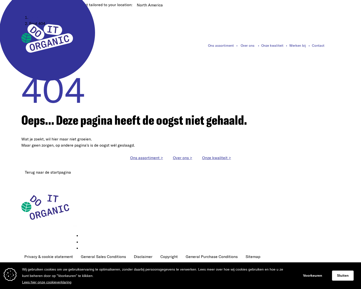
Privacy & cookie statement (48, 256)
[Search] (337, 45)
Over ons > (182, 157)
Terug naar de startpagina (48, 172)
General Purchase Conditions (212, 256)
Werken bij (297, 45)
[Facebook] (84, 242)
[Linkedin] (84, 236)
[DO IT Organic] (47, 206)
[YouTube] (84, 248)
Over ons (247, 45)
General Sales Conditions (103, 256)
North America (150, 4)
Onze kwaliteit (272, 45)
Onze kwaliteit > (216, 157)
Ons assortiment (221, 45)
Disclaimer (143, 256)
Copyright (169, 256)
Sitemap (253, 256)
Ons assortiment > (146, 157)
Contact (318, 45)
